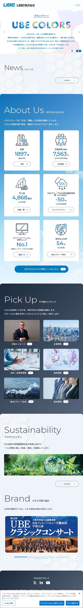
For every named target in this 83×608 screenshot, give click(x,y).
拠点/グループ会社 (58, 254)
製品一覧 (21, 254)
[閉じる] (79, 593)
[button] (4, 32)
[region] (41, 599)
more (67, 80)
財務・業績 (22, 209)
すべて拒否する (72, 603)
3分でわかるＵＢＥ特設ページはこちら (41, 269)
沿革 (22, 164)
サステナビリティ (59, 209)
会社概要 (61, 164)
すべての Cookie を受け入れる (52, 603)
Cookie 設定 (8, 603)
